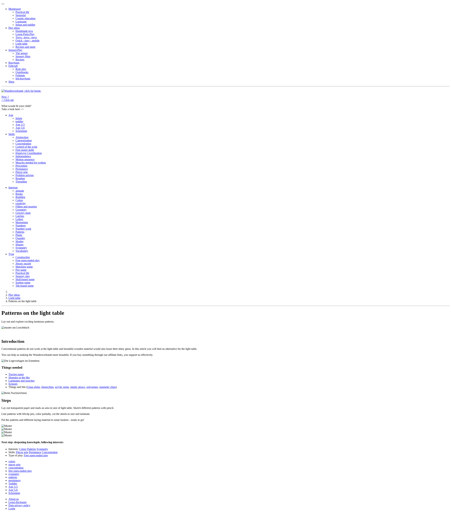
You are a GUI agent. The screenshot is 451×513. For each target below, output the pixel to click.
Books (19, 193)
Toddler (12, 483)
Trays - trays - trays (26, 37)
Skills (11, 134)
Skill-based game (25, 279)
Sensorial (21, 15)
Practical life (22, 12)
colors (11, 461)
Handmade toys (24, 31)
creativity (21, 203)
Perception (21, 165)
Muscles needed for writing (31, 162)
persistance (14, 480)
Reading (20, 178)
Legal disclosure (17, 502)
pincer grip (14, 464)
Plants (19, 235)
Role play (21, 69)
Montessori (14, 8)
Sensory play (23, 276)
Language (21, 21)
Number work (23, 228)
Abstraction (22, 137)
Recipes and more (25, 46)
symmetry (13, 474)
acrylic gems (62, 386)
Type (11, 254)
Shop (11, 81)
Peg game (21, 269)
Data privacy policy (19, 505)
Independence (23, 156)
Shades (19, 241)
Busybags (13, 62)
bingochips (47, 386)
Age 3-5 (20, 124)
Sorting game (23, 282)
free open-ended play (20, 470)
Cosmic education (25, 18)
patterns (12, 477)
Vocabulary (22, 250)
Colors (19, 200)
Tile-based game (25, 285)
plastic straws (77, 386)
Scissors (12, 383)
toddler (19, 121)
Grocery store (23, 212)
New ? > (7, 98)
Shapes (19, 244)
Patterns (20, 231)
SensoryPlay (15, 50)
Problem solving (25, 175)
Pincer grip (22, 172)
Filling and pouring (26, 206)
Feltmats (20, 75)
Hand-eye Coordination (29, 153)
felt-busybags (23, 78)
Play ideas (14, 27)
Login (11, 508)
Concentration (23, 143)
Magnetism (22, 222)
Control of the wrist (26, 146)
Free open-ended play (28, 260)
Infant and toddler (25, 24)
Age (10, 115)
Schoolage (21, 130)
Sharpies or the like (19, 377)
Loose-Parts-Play (25, 34)
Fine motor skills (25, 149)
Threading (21, 181)
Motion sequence (25, 159)
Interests (13, 187)
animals (20, 190)
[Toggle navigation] (2, 3)
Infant (19, 118)
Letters (19, 219)
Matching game (24, 266)
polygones (92, 386)
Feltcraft (13, 65)
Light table (21, 43)
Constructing (23, 257)
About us (13, 499)
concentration (15, 467)
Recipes (20, 59)
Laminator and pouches (21, 380)
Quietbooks (22, 72)
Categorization (24, 140)
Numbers (21, 225)
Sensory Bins (23, 56)
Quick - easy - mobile (27, 40)
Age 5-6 (20, 127)
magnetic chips (107, 386)
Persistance (22, 168)
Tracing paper (16, 374)
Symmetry (21, 247)
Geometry (21, 209)
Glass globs (33, 386)
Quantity (20, 238)
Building (20, 197)
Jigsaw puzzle (23, 263)
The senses (22, 53)
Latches (20, 216)
